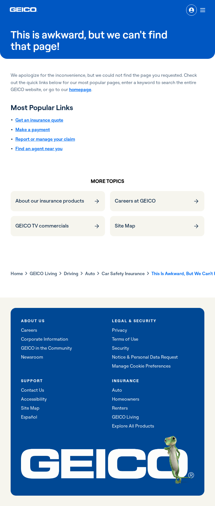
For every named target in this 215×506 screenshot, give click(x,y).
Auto (90, 273)
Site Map (30, 408)
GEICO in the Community (46, 348)
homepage (80, 89)
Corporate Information (44, 339)
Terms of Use (125, 339)
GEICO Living (43, 273)
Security (120, 348)
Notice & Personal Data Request (145, 357)
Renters (120, 408)
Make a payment (32, 129)
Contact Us (32, 390)
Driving (71, 273)
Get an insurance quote (39, 120)
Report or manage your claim (45, 139)
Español (29, 417)
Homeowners (125, 399)
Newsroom (32, 357)
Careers (29, 330)
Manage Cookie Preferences (141, 366)
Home (17, 273)
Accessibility (34, 399)
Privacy (119, 330)
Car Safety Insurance (123, 273)
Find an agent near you (38, 148)
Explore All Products (133, 426)
